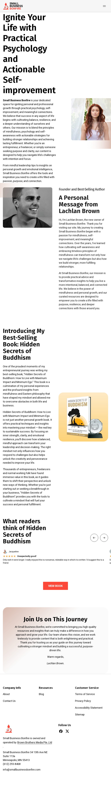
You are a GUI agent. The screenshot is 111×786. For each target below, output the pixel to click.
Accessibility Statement (88, 707)
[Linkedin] (73, 731)
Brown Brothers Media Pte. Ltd (34, 742)
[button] (94, 538)
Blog (41, 694)
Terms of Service (85, 694)
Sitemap (80, 714)
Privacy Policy (83, 700)
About (6, 694)
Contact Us (9, 700)
